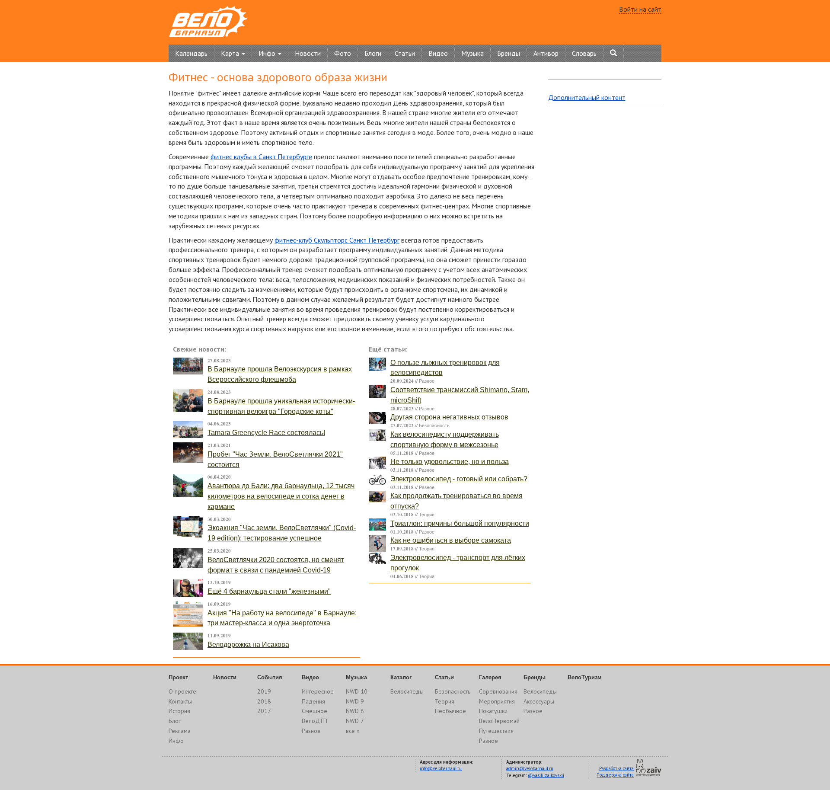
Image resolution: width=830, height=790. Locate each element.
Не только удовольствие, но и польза (449, 461)
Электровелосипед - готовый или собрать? (458, 479)
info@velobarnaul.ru (441, 768)
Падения (313, 701)
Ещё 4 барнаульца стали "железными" (269, 591)
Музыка (472, 53)
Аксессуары (539, 701)
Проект (178, 677)
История (179, 711)
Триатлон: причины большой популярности (459, 523)
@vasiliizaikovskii (546, 775)
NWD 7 (355, 721)
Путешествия (496, 731)
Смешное (314, 711)
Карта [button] (231, 53)
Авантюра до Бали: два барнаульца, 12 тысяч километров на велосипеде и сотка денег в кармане (281, 496)
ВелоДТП (314, 721)
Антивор (546, 53)
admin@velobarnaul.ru (529, 768)
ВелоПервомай (499, 721)
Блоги (372, 53)
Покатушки (493, 711)
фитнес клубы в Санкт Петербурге (261, 156)
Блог (175, 721)
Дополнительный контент (587, 97)
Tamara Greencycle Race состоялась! (266, 432)
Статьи (405, 53)
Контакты (180, 701)
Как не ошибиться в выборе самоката (450, 540)
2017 (264, 711)
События (269, 677)
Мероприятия (497, 701)
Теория (426, 514)
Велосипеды (407, 691)
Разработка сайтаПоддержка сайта (615, 771)
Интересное (318, 691)
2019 (264, 691)
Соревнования (498, 691)
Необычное (450, 711)
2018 (264, 701)
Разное (426, 381)
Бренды (508, 53)
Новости (308, 53)
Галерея (490, 677)
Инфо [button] (268, 53)
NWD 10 (356, 691)
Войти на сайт (640, 9)
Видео (438, 53)
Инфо (176, 741)
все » (353, 731)
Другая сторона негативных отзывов (449, 417)
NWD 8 (355, 711)
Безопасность (434, 425)
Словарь (584, 53)
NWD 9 (355, 701)
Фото (342, 53)
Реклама (180, 731)
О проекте (182, 691)
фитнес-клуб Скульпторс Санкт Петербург (337, 240)
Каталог (401, 677)
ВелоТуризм (585, 677)
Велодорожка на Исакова (248, 644)
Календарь (191, 53)
